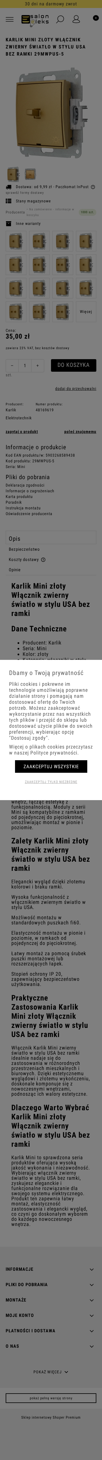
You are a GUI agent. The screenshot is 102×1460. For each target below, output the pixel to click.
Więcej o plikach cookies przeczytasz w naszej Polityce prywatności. (51, 750)
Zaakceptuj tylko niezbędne (51, 782)
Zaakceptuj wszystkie (51, 766)
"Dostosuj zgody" (28, 738)
